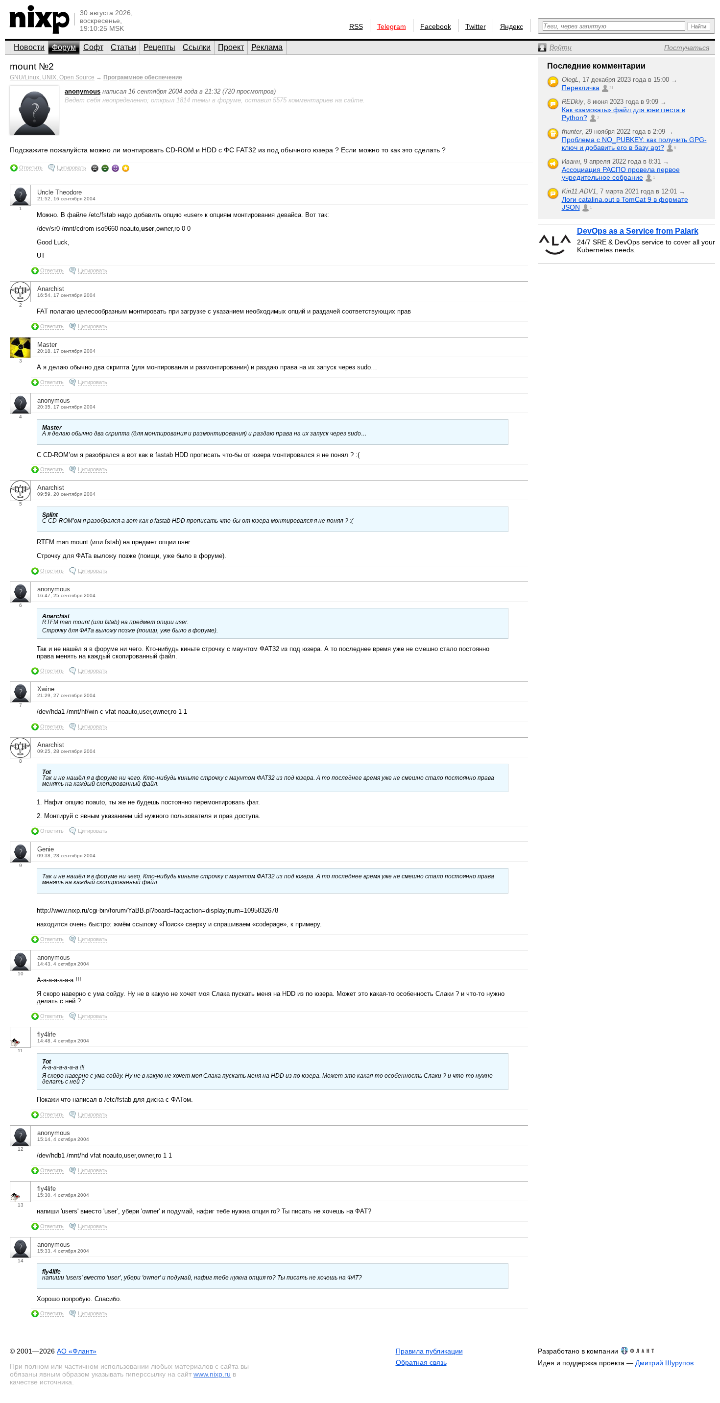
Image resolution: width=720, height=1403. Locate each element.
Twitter (475, 26)
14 (21, 1260)
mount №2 (32, 66)
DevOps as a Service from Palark (637, 231)
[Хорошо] (115, 168)
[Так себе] (105, 168)
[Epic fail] (94, 168)
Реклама (267, 47)
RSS (356, 26)
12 (21, 1149)
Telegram (391, 26)
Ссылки (197, 47)
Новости (29, 47)
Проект (231, 47)
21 (611, 88)
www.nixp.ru (212, 1374)
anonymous (82, 91)
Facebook (435, 26)
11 (20, 1050)
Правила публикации (429, 1351)
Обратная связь (421, 1362)
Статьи (123, 47)
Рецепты (159, 47)
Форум (64, 47)
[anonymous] (34, 132)
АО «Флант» (76, 1351)
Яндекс (511, 26)
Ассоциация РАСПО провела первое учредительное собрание (621, 173)
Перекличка (581, 88)
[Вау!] (125, 168)
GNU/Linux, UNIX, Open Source (52, 77)
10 (21, 973)
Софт (93, 47)
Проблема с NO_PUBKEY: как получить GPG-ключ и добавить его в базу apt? (634, 143)
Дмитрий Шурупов (664, 1363)
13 (21, 1205)
